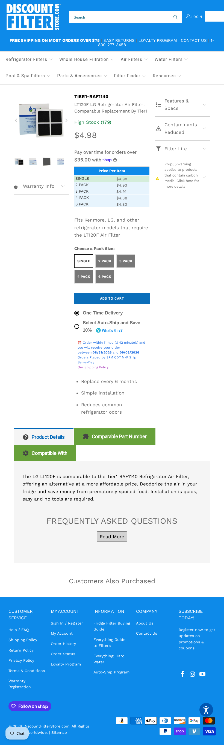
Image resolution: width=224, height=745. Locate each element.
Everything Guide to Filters (109, 642)
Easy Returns (119, 40)
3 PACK (125, 261)
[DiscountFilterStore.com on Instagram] (192, 674)
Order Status (63, 654)
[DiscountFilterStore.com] (33, 17)
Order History (63, 643)
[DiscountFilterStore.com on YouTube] (203, 674)
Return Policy (21, 650)
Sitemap (59, 732)
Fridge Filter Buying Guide (111, 626)
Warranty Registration (19, 684)
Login (196, 17)
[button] (29, 59)
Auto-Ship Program (111, 672)
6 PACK (104, 277)
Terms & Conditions (26, 671)
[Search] (175, 17)
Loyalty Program (157, 40)
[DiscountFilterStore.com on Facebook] (183, 674)
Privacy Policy (21, 660)
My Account (62, 633)
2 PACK (104, 261)
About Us (144, 623)
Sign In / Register (67, 623)
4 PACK (83, 277)
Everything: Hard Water (109, 659)
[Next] (66, 120)
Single (83, 261)
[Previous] (16, 120)
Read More (112, 536)
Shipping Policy (22, 640)
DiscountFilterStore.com (46, 726)
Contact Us (194, 40)
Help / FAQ (18, 630)
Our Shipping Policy (93, 367)
